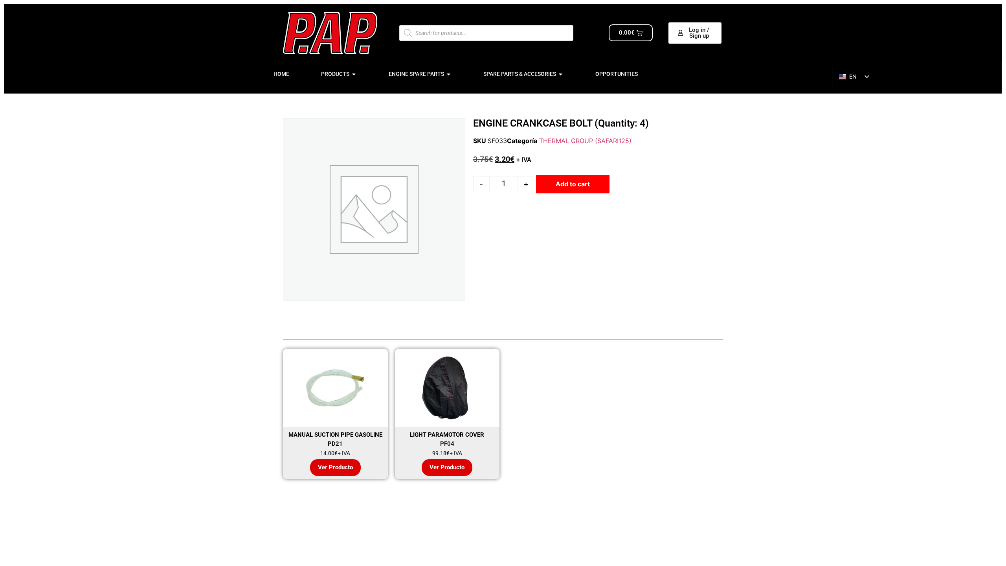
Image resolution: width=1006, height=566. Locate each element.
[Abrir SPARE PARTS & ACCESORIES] (561, 74)
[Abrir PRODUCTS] (354, 74)
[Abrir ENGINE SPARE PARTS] (449, 74)
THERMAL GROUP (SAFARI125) (585, 141)
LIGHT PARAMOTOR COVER (447, 434)
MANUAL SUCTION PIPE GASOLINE (335, 434)
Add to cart (573, 184)
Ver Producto (335, 467)
